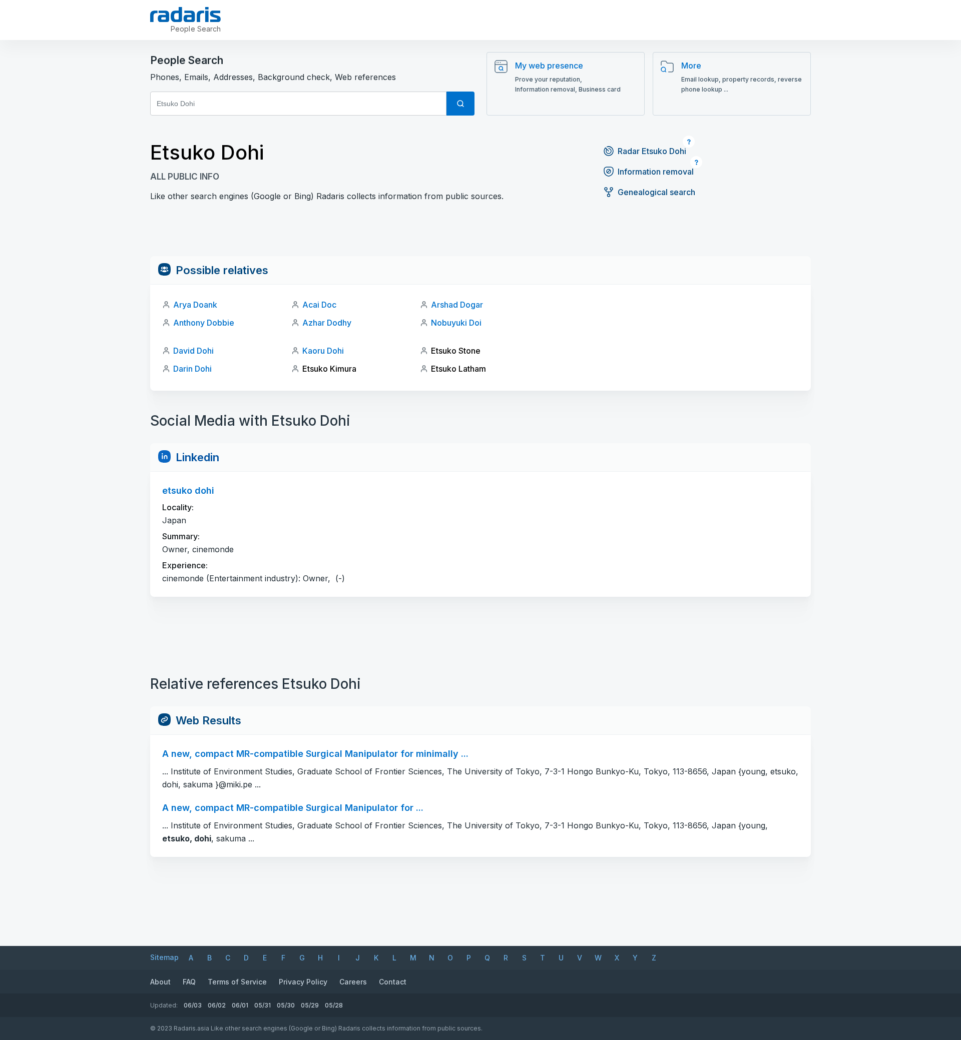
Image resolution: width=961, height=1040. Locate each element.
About (160, 981)
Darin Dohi (192, 369)
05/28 (334, 1005)
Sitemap (164, 957)
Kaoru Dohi (323, 351)
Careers (353, 981)
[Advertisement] (480, 233)
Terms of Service (237, 981)
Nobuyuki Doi (456, 323)
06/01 (240, 1005)
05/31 (262, 1005)
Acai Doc (319, 305)
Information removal (656, 172)
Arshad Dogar (457, 305)
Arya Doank (195, 305)
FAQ (189, 981)
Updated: (164, 1005)
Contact (392, 981)
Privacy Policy (303, 981)
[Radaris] (185, 14)
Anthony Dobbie (203, 323)
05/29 (310, 1005)
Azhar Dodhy (326, 323)
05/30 (286, 1005)
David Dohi (193, 351)
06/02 (217, 1005)
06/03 (193, 1005)
